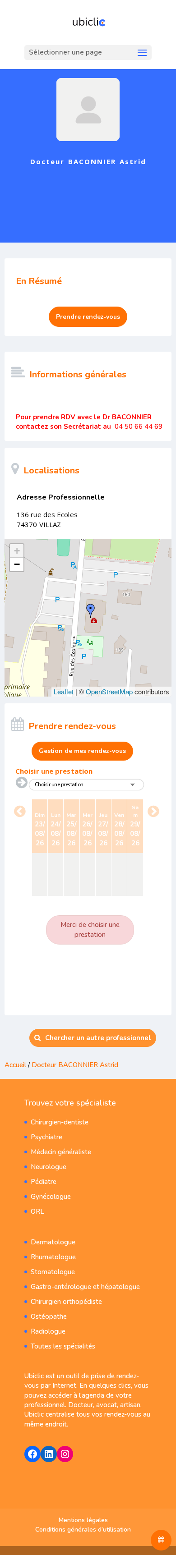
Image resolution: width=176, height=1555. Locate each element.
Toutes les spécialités (63, 1346)
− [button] (17, 564)
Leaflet (64, 691)
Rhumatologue (53, 1256)
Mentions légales (83, 1520)
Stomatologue (53, 1271)
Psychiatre (46, 1137)
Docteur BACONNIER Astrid (75, 1064)
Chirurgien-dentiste (59, 1122)
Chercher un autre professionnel (98, 1037)
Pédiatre (43, 1181)
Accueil (15, 1064)
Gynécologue (51, 1196)
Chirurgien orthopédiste (66, 1301)
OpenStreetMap (109, 691)
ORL (37, 1211)
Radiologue (48, 1331)
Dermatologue (53, 1242)
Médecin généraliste (61, 1151)
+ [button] (17, 550)
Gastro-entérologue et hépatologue (85, 1286)
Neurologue (48, 1166)
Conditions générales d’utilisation (83, 1529)
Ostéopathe (49, 1316)
